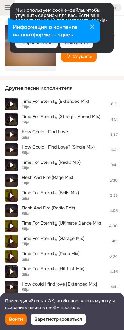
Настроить (76, 42)
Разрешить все (36, 42)
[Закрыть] (92, 27)
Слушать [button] (82, 56)
